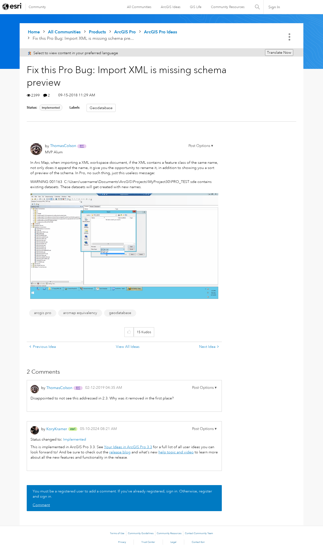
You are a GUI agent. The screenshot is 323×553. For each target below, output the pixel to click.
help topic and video (176, 452)
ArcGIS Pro (125, 31)
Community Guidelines (140, 533)
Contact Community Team (199, 533)
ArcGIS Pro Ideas (160, 31)
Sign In (274, 7)
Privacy (122, 542)
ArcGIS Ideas (170, 7)
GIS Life (195, 7)
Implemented (51, 107)
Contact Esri (198, 542)
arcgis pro (42, 312)
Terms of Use (117, 533)
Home (34, 31)
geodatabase (120, 312)
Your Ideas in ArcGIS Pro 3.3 (128, 447)
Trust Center (148, 542)
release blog (120, 452)
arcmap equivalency (80, 312)
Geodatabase (101, 108)
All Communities (139, 7)
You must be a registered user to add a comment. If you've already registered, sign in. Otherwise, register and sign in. (122, 494)
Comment (41, 505)
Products (97, 31)
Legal (173, 542)
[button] (200, 145)
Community (37, 7)
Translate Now (279, 52)
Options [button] (290, 37)
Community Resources (227, 7)
